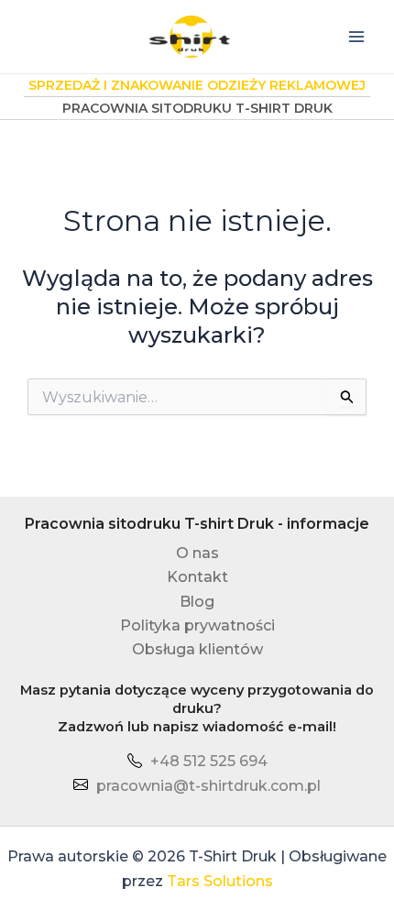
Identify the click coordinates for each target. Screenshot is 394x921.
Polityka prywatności (197, 625)
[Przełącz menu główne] (356, 36)
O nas (197, 553)
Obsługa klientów (197, 649)
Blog (197, 601)
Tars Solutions (220, 881)
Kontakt (197, 577)
